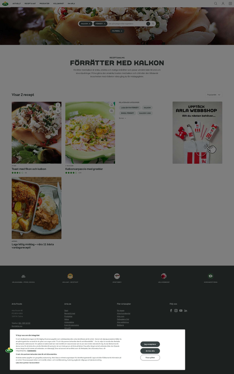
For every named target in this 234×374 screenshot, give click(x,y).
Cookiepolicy (31, 351)
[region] (97, 349)
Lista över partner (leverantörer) (27, 363)
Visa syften (150, 357)
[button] (9, 351)
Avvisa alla (150, 351)
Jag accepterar (150, 344)
